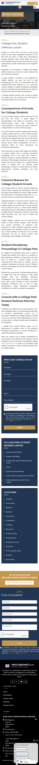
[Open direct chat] (34, 740)
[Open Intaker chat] (17, 764)
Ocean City (9, 546)
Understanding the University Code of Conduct (18, 481)
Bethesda (9, 512)
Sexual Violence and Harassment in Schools (20, 476)
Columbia (9, 525)
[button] (28, 762)
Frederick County (11, 533)
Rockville (9, 555)
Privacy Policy (16, 420)
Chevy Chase (10, 516)
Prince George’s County (13, 551)
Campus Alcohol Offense (14, 452)
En (32, 3)
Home (5, 692)
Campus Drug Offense (13, 456)
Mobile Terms (12, 653)
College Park (10, 520)
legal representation (8, 343)
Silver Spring (10, 559)
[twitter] (17, 681)
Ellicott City (10, 529)
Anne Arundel (10, 503)
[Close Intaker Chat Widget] (37, 740)
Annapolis (9, 499)
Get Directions (9, 729)
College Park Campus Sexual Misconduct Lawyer (19, 462)
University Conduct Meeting (15, 471)
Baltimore (9, 507)
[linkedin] (26, 681)
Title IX (8, 467)
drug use (34, 195)
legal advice (26, 85)
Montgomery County (12, 542)
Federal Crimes (8, 698)
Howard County (11, 538)
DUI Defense (7, 695)
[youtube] (22, 681)
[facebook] (12, 681)
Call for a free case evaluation (19, 583)
